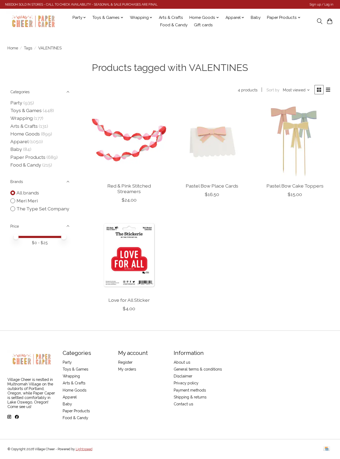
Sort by (272, 90)
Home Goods (25, 134)
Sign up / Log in (321, 4)
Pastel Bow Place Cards (212, 186)
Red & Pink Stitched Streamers (129, 188)
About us (182, 362)
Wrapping (21, 118)
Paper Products (27, 157)
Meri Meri (27, 200)
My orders (127, 369)
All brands (27, 193)
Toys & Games (26, 110)
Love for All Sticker (129, 300)
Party (16, 102)
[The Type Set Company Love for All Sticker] (129, 255)
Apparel (19, 141)
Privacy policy (186, 383)
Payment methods (190, 390)
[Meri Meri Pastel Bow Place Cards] (212, 141)
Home (12, 48)
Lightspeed (84, 449)
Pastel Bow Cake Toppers (295, 186)
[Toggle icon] (319, 21)
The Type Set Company (42, 208)
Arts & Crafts (171, 17)
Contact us (183, 404)
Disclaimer (183, 376)
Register (125, 362)
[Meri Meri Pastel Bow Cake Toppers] (295, 141)
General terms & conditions (198, 369)
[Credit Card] (326, 449)
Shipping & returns (190, 397)
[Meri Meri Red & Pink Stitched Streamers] (129, 141)
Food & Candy (174, 25)
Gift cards (203, 25)
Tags (28, 48)
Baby (256, 17)
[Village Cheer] (33, 21)
